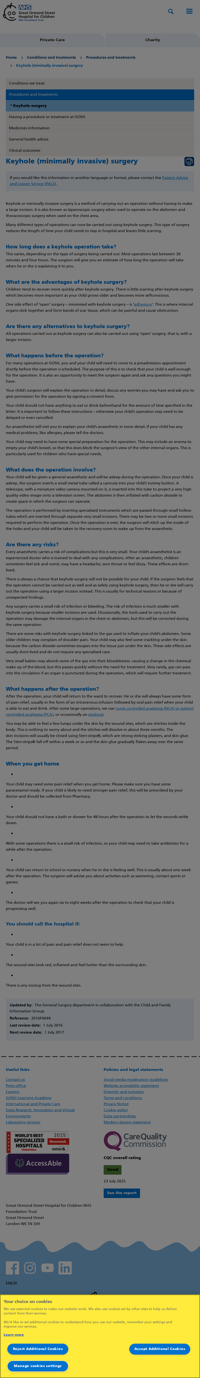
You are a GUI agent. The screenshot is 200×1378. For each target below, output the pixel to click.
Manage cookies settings (38, 1366)
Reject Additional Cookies (38, 1349)
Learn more (14, 1335)
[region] (100, 1336)
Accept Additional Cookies (159, 1349)
